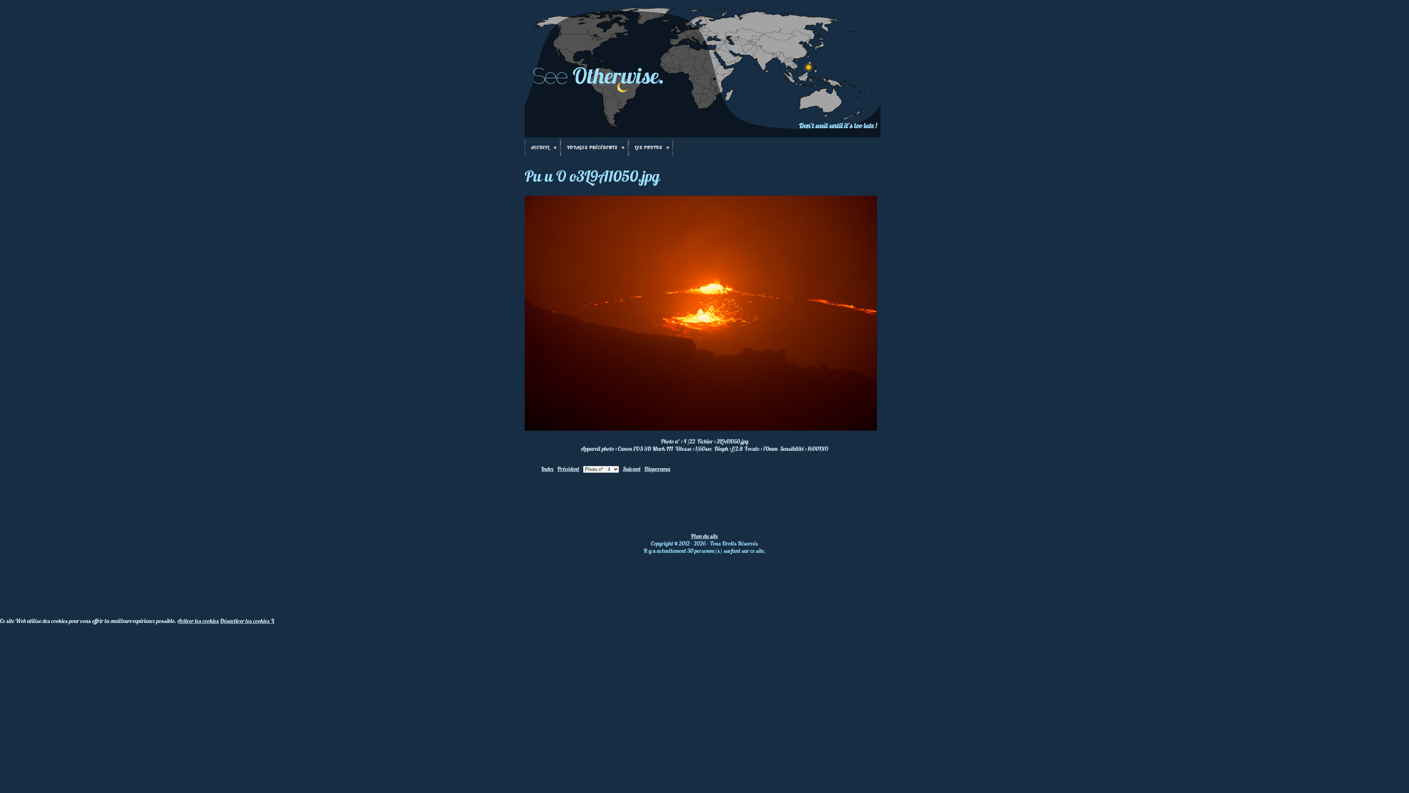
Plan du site (704, 536)
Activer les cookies (198, 620)
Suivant (632, 468)
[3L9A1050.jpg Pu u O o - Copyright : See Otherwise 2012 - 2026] (701, 428)
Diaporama (657, 468)
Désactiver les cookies (245, 620)
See (549, 76)
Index (547, 468)
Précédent (568, 468)
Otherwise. (619, 75)
